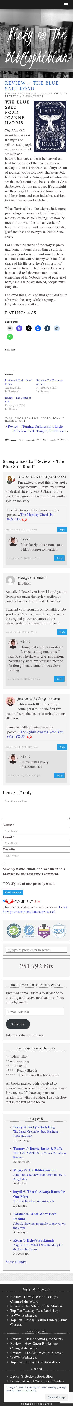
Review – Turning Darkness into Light (35, 426)
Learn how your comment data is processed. (35, 909)
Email (9, 836)
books (46, 418)
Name (9, 824)
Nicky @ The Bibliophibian (36, 45)
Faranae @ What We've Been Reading (37, 1381)
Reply (62, 529)
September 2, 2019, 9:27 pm (21, 529)
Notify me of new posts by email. (30, 883)
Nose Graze (45, 1403)
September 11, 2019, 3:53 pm (24, 775)
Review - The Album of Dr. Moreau (36, 1306)
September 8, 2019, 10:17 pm (22, 747)
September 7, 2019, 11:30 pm (24, 679)
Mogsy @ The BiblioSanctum (35, 1169)
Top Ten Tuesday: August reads (33, 1201)
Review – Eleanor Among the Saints (36, 1338)
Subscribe (18, 1024)
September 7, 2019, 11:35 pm (24, 558)
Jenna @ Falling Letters (39, 699)
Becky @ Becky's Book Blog (34, 1126)
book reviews (26, 418)
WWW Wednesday (24, 1315)
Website (9, 849)
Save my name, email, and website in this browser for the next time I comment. (34, 871)
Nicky (58, 93)
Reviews (12, 96)
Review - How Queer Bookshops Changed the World (34, 1299)
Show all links (16, 1261)
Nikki (25, 539)
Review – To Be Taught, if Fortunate (39, 431)
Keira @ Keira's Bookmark (33, 1240)
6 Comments (33, 96)
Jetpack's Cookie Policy (25, 1390)
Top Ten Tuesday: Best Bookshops (35, 1310)
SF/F (22, 420)
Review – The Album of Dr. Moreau (36, 1352)
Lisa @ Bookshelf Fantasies (42, 477)
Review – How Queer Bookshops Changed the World (34, 1345)
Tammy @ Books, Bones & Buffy (37, 1148)
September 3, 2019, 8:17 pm (21, 632)
